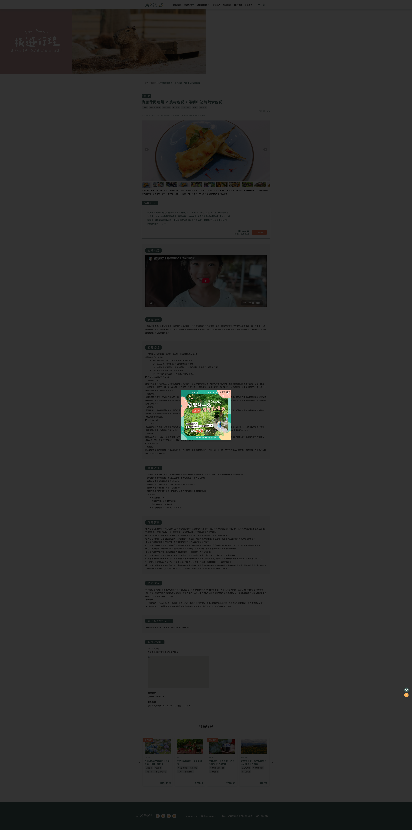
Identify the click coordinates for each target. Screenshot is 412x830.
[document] (206, 415)
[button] (227, 393)
